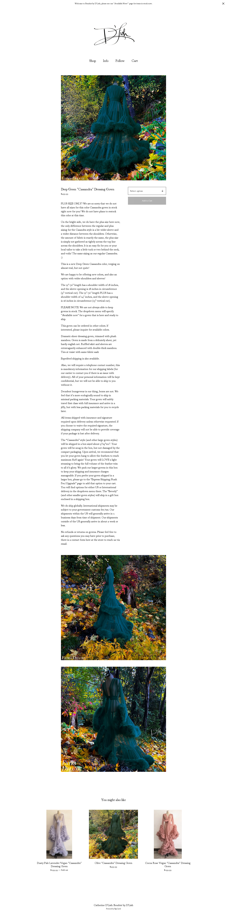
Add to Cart (147, 200)
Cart (135, 60)
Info (105, 61)
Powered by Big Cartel (113, 909)
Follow (120, 61)
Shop (92, 61)
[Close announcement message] (223, 3)
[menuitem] (92, 60)
